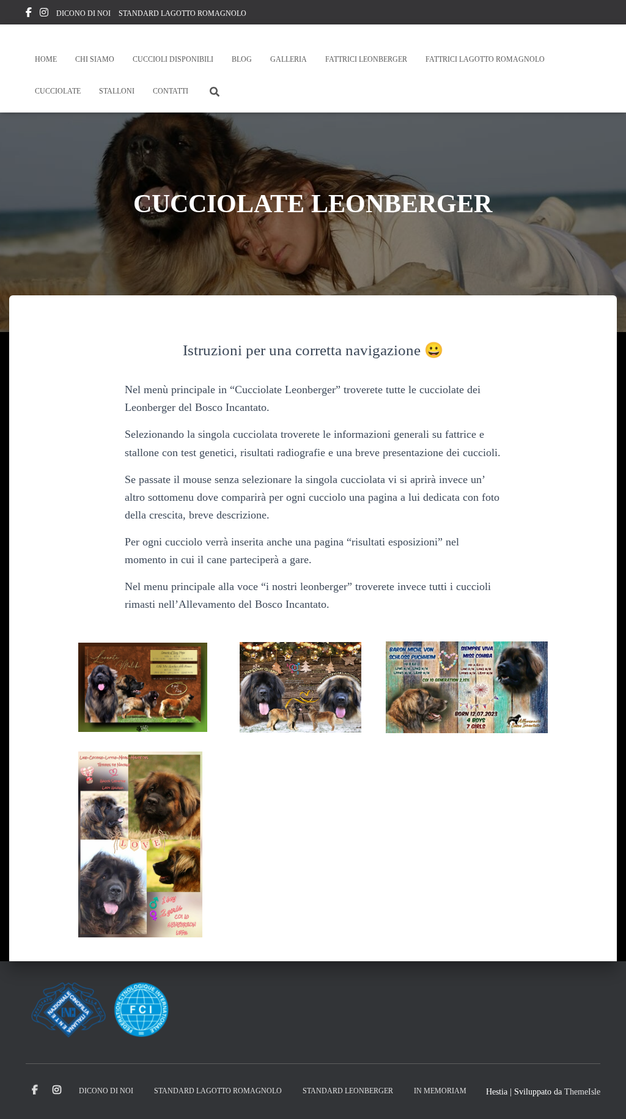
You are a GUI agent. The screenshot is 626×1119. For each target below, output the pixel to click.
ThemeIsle (582, 1091)
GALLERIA (288, 59)
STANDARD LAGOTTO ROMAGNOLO (182, 13)
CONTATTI (170, 91)
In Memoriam (440, 1091)
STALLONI (116, 91)
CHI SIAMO (94, 59)
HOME (46, 59)
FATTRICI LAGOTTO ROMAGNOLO (485, 59)
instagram (44, 14)
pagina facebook (29, 14)
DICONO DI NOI (83, 13)
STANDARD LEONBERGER (348, 1091)
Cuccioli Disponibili (173, 59)
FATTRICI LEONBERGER (366, 59)
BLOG (242, 59)
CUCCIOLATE (58, 91)
